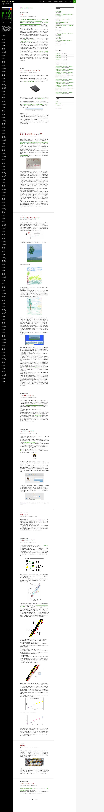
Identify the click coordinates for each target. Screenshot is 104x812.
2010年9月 (3, 313)
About (44, 1)
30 (10, 18)
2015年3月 (3, 237)
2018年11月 (4, 173)
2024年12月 (4, 68)
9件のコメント (34, 16)
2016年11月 (4, 208)
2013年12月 (4, 258)
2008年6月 (3, 348)
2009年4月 (3, 333)
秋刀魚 (22, 746)
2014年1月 (3, 257)
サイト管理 (22, 68)
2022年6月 (3, 111)
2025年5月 (3, 61)
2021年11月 (4, 121)
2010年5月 (3, 319)
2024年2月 (3, 82)
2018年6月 (3, 180)
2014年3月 (3, 254)
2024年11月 (4, 69)
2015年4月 (3, 235)
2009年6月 (3, 332)
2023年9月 (3, 90)
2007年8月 (3, 362)
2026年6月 (3, 42)
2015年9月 (3, 228)
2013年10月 (4, 261)
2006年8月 (3, 378)
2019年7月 (3, 162)
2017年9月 (3, 193)
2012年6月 (3, 284)
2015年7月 (3, 231)
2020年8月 (3, 143)
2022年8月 (3, 108)
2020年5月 (3, 147)
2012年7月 (3, 283)
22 (9, 16)
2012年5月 (3, 286)
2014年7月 (3, 248)
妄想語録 (60, 1)
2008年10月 (4, 342)
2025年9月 (3, 55)
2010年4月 (3, 320)
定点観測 (65, 1)
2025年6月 (3, 59)
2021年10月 (4, 123)
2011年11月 (4, 294)
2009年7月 (3, 330)
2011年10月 (4, 296)
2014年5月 (3, 251)
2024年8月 (3, 74)
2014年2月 (3, 255)
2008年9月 (3, 343)
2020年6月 (3, 146)
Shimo (21, 450)
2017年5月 (3, 199)
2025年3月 (3, 64)
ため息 (29, 16)
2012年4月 (3, 287)
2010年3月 (3, 322)
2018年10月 (4, 175)
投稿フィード (58, 103)
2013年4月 (3, 270)
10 (2, 14)
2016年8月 (3, 212)
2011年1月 (3, 309)
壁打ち (57, 29)
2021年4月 (3, 131)
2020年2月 (3, 152)
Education (22, 12)
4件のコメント (34, 219)
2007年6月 (3, 365)
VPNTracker (22, 502)
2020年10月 (4, 140)
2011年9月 (3, 297)
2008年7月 (3, 346)
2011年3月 (3, 306)
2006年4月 (3, 381)
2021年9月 (3, 124)
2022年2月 (3, 117)
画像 (22, 747)
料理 (21, 743)
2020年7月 (3, 144)
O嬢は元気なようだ (27, 783)
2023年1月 (3, 101)
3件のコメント (34, 542)
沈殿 (21, 14)
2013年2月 (3, 273)
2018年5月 (3, 182)
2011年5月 (3, 303)
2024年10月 (4, 71)
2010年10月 (4, 312)
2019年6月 (3, 163)
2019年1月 (3, 170)
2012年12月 (4, 276)
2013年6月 (3, 267)
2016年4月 (3, 218)
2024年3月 (3, 81)
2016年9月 (3, 211)
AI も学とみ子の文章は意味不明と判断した (64, 40)
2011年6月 (3, 302)
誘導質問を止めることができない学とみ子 (64, 19)
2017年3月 (3, 202)
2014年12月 (4, 241)
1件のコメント (34, 397)
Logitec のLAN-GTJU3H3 (28, 81)
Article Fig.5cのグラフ (27, 540)
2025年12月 (4, 51)
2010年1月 (3, 325)
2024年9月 (3, 72)
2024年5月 (3, 78)
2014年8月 (3, 247)
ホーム (41, 1)
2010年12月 (4, 310)
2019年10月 (4, 157)
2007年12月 (4, 356)
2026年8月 (3, 39)
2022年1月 (3, 118)
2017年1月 (3, 205)
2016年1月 (3, 222)
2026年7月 (3, 41)
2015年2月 (3, 238)
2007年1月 (3, 372)
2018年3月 (3, 185)
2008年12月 (4, 339)
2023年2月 (3, 100)
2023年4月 (3, 97)
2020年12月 (4, 137)
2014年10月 (4, 244)
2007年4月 (3, 368)
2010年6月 (3, 317)
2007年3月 (3, 369)
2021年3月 (3, 133)
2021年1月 (3, 136)
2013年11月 (4, 260)
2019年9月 (3, 159)
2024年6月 (3, 77)
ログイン (71, 1)
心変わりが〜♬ (59, 11)
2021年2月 (3, 134)
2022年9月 (3, 107)
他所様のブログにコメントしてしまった (34, 405)
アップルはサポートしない (30, 442)
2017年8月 (3, 195)
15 (9, 14)
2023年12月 (4, 85)
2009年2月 (3, 336)
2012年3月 (3, 289)
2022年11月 (4, 104)
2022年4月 (3, 114)
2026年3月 (3, 46)
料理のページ (4, 35)
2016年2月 (3, 221)
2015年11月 (4, 225)
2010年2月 (3, 323)
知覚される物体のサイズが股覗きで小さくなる (35, 367)
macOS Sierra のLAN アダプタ (30, 70)
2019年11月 (4, 156)
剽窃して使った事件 (28, 39)
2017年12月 (4, 189)
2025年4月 (3, 62)
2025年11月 (4, 52)
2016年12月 (4, 206)
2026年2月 (3, 48)
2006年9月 (3, 377)
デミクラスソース (59, 37)
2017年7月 (3, 196)
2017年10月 (4, 192)
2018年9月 (3, 176)
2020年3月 (3, 150)
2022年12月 (4, 103)
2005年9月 (3, 382)
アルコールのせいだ (27, 395)
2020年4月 (3, 149)
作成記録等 (49, 1)
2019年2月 (3, 169)
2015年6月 (3, 232)
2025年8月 (3, 56)
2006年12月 (4, 374)
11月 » (10, 22)
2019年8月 (3, 160)
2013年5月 (3, 268)
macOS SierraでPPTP (27, 431)
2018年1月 (3, 188)
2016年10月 (4, 209)
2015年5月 (3, 234)
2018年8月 (3, 178)
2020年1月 (3, 153)
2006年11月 (4, 375)
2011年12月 (4, 293)
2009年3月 (3, 335)
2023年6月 (3, 94)
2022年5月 (3, 113)
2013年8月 (3, 264)
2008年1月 (3, 355)
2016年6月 (3, 215)
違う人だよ (24, 515)
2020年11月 (4, 139)
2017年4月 (3, 201)
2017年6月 (3, 198)
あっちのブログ (39, 519)
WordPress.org (58, 107)
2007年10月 (4, 359)
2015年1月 (3, 240)
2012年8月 (3, 281)
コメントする (34, 72)
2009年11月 (4, 326)
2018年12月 (4, 172)
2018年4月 (3, 183)
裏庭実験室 (55, 1)
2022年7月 (3, 110)
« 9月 (3, 22)
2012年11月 (4, 277)
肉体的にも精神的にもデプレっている (28, 788)
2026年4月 (3, 45)
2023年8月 (3, 91)
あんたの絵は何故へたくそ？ (30, 218)
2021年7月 (3, 127)
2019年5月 (3, 165)
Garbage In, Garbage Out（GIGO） (62, 22)
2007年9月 (3, 361)
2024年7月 (3, 75)
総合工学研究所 (38, 415)
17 (2, 16)
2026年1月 (3, 49)
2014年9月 (3, 245)
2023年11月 (4, 87)
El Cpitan (22, 429)
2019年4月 (3, 166)
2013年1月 (3, 274)
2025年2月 (3, 65)
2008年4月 (3, 351)
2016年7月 (3, 214)
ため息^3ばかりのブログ (8, 1)
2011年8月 (3, 299)
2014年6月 (3, 250)
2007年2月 (3, 371)
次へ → (36, 799)
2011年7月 (3, 300)
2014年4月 (3, 253)
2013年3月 (3, 271)
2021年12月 (4, 120)
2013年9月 (3, 263)
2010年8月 (3, 315)
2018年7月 (3, 179)
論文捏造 (26, 12)
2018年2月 (3, 186)
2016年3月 (3, 219)
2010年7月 (3, 316)
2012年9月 (3, 280)
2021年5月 (3, 130)
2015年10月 (4, 227)
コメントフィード (59, 105)
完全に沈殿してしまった (26, 41)
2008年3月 (3, 352)
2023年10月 (4, 88)
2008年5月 (3, 349)
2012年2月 (3, 290)
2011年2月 (3, 307)
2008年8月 (3, 345)
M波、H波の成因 (24, 155)
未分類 (23, 743)
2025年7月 (3, 58)
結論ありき (34, 607)
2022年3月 (3, 116)
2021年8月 (3, 126)
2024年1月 (3, 84)
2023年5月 (3, 95)
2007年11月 (4, 358)
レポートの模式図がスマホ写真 (31, 134)
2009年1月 (3, 338)
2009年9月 (3, 329)
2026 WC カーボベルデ (61, 43)
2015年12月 (4, 224)
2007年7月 (3, 364)
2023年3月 (3, 98)
